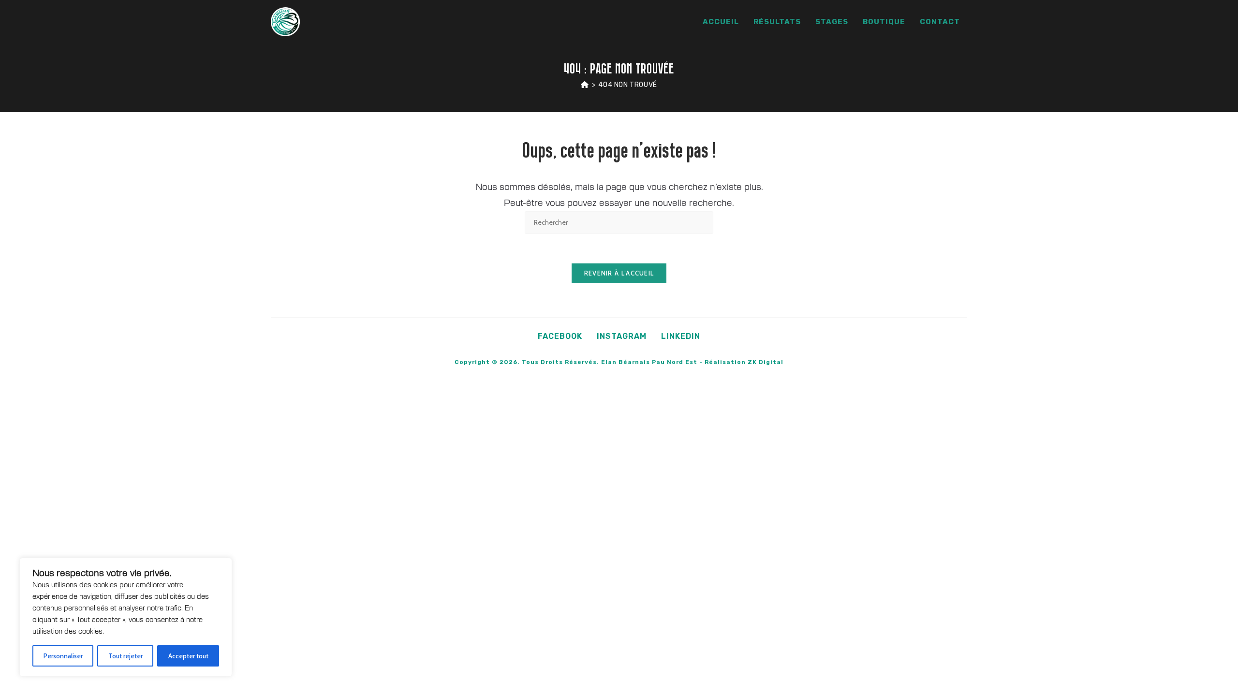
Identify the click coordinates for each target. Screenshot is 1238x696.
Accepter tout (188, 656)
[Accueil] (585, 85)
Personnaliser (63, 656)
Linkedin (680, 336)
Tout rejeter (125, 656)
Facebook (560, 336)
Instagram (622, 336)
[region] (125, 617)
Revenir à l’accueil (619, 273)
